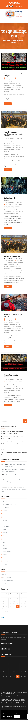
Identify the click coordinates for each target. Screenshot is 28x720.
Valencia (6, 91)
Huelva (6, 87)
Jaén (12, 87)
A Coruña (8, 80)
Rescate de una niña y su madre (13, 316)
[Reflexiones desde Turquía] (14, 186)
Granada (18, 85)
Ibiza (9, 87)
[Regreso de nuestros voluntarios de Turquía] (14, 244)
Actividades (11, 82)
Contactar (19, 6)
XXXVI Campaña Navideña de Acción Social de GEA (13, 707)
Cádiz (10, 83)
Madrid (16, 87)
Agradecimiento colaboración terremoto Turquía (13, 134)
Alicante (17, 82)
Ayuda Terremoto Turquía (11, 376)
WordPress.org (6, 583)
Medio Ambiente (7, 551)
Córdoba (14, 83)
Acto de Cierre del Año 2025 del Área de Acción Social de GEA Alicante (14, 693)
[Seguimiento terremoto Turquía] (14, 61)
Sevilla (11, 89)
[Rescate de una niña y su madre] (14, 302)
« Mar (2, 617)
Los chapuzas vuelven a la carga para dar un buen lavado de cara (14, 482)
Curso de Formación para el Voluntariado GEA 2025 (12, 703)
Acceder (4, 574)
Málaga (21, 87)
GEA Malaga (11, 78)
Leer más (8, 103)
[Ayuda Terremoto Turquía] (14, 363)
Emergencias (7, 85)
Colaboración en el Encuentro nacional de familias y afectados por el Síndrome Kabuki (13, 700)
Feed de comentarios (7, 580)
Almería (6, 83)
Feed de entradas (6, 577)
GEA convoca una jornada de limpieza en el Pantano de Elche (13, 696)
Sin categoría (16, 89)
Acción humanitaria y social (9, 504)
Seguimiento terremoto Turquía (13, 75)
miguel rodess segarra (8, 480)
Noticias (6, 89)
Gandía (13, 85)
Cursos (19, 83)
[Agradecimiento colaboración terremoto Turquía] (14, 120)
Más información (7, 716)
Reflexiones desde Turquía (11, 199)
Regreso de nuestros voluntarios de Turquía (13, 257)
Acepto (17, 716)
